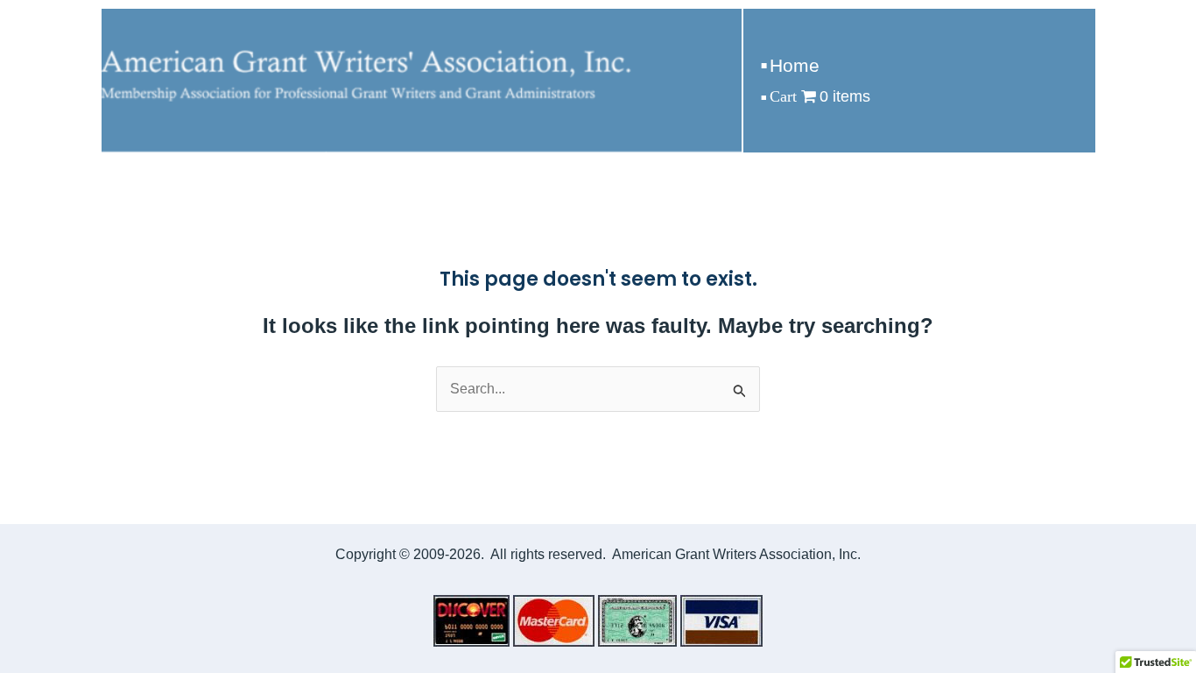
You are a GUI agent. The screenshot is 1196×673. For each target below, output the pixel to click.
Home (795, 65)
